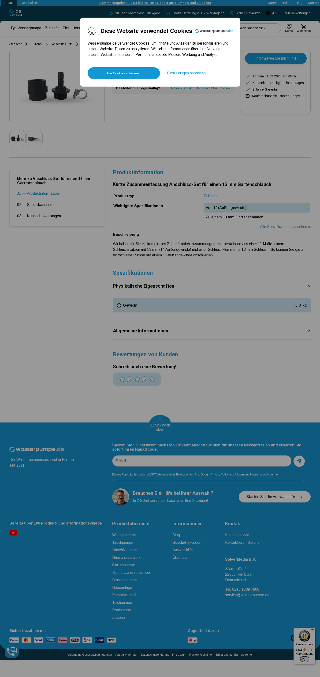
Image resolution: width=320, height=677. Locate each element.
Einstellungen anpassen (186, 73)
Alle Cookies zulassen (123, 73)
